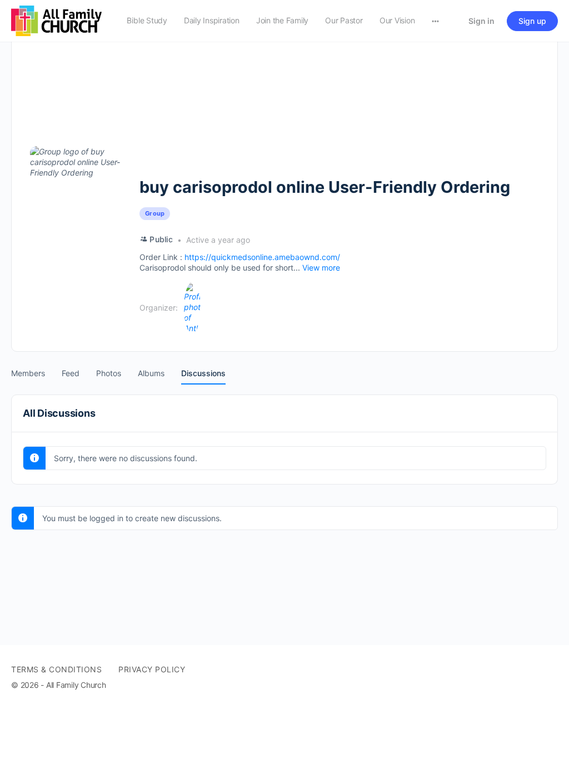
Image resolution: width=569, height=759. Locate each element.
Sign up (532, 21)
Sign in (481, 21)
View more (321, 267)
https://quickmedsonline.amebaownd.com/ (262, 257)
